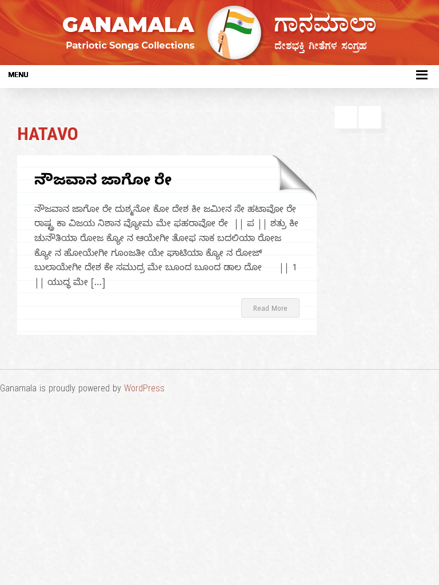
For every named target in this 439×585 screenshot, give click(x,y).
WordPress (144, 390)
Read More (270, 309)
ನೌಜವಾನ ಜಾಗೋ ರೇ (102, 183)
